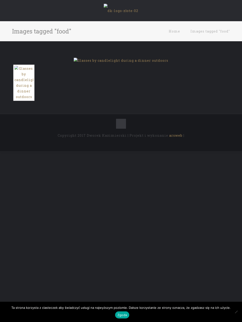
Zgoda (122, 315)
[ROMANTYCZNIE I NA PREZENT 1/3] (121, 60)
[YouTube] (124, 143)
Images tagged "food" (210, 31)
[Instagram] (130, 143)
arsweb (175, 135)
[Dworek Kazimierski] (121, 10)
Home (174, 31)
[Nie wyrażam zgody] (236, 312)
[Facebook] (111, 143)
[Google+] (117, 143)
